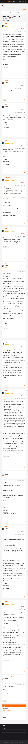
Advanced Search (22, 9)
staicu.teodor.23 (8, 676)
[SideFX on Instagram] (10, 742)
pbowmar (7, 472)
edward (6, 80)
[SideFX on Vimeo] (17, 742)
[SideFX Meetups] (15, 742)
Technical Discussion (13, 12)
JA (20, 1)
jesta (6, 341)
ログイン (25, 1)
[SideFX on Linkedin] (22, 742)
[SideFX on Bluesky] (12, 742)
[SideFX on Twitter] (7, 742)
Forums (6, 12)
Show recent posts (7, 710)
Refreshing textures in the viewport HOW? (20, 12)
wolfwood (7, 177)
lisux (6, 23)
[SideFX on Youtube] (20, 742)
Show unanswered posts (8, 712)
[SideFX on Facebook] (5, 742)
